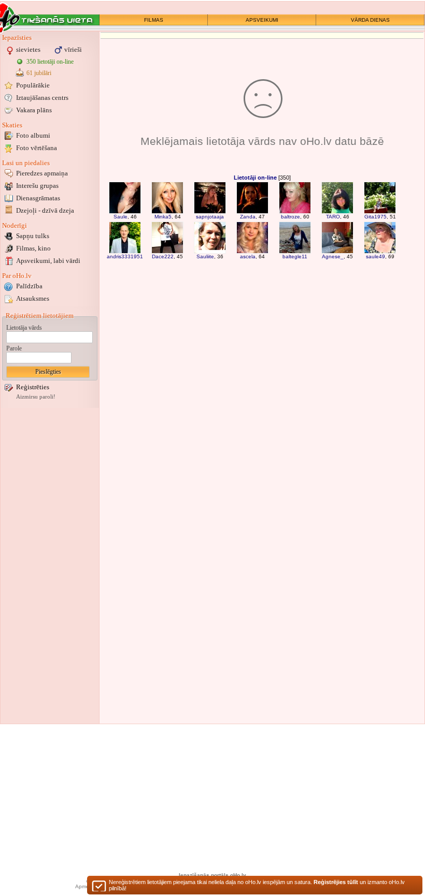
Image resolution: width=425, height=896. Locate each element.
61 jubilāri (38, 73)
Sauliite (205, 256)
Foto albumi (33, 135)
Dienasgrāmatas (38, 198)
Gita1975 (375, 216)
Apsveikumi (48, 261)
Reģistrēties (32, 387)
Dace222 (163, 256)
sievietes (28, 49)
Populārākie (33, 85)
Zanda (248, 216)
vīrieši (73, 49)
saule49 (375, 256)
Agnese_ (333, 256)
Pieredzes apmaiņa (42, 173)
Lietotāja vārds (24, 327)
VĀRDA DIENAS (370, 20)
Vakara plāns (34, 110)
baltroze (290, 216)
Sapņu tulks (32, 236)
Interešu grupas (37, 185)
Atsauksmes (32, 298)
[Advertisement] (49, 565)
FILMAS (153, 20)
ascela (248, 256)
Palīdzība (29, 286)
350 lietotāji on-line (50, 61)
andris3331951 (125, 256)
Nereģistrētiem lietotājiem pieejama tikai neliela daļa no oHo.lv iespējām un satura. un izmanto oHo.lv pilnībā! (257, 885)
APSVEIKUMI (262, 20)
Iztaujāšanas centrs (42, 97)
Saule (121, 216)
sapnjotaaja (210, 216)
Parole (14, 348)
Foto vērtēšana (36, 148)
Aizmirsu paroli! (35, 397)
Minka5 (163, 216)
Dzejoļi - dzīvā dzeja (45, 210)
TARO (333, 216)
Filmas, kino (33, 248)
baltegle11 (294, 256)
